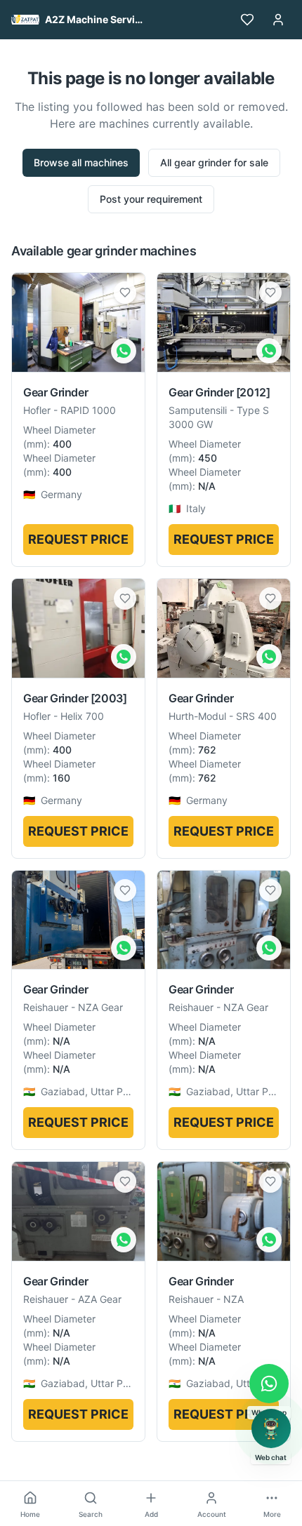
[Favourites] (247, 19)
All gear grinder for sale (214, 162)
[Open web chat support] (271, 1428)
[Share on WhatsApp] (123, 350)
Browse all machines (81, 162)
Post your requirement (151, 199)
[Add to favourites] (125, 292)
